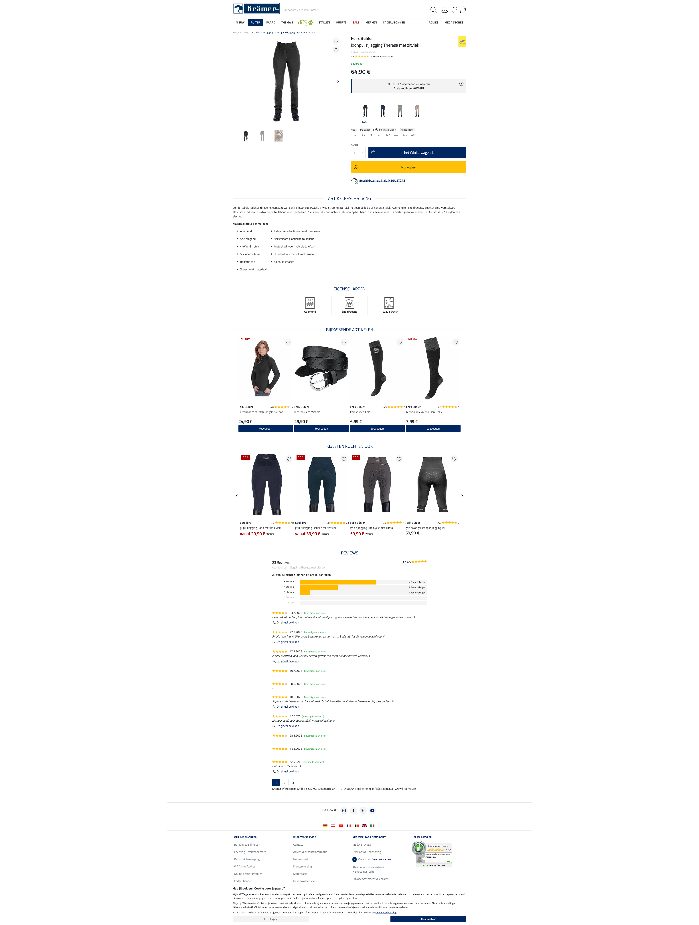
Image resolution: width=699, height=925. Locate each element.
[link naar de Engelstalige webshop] (365, 825)
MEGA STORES (454, 22)
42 (388, 135)
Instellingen (270, 919)
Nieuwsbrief (300, 859)
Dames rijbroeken (251, 32)
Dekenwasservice (304, 881)
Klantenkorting (302, 866)
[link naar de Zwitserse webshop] (342, 825)
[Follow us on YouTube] (372, 810)
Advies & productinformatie (310, 852)
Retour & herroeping (247, 859)
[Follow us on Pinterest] (363, 810)
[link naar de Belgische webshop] (357, 825)
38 (371, 135)
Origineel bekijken (288, 622)
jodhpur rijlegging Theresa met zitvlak (296, 32)
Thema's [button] (287, 22)
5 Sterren (289, 581)
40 (380, 135)
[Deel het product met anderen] (336, 49)
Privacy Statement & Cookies (370, 879)
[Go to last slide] (237, 495)
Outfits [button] (341, 22)
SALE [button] (356, 22)
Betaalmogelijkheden (247, 844)
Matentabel (300, 873)
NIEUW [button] (240, 22)
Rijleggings (268, 32)
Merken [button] (371, 22)
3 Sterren (289, 592)
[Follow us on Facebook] (353, 810)
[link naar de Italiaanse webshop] (373, 825)
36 (363, 135)
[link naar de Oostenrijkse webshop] (334, 825)
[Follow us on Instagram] (344, 810)
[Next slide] (338, 81)
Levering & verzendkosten (250, 852)
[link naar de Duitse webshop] (326, 825)
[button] (305, 22)
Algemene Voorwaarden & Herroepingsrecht (368, 869)
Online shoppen (245, 837)
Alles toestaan (428, 919)
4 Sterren (289, 587)
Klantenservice (304, 837)
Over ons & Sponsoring (366, 852)
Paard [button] (270, 22)
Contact (298, 844)
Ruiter (236, 32)
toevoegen (265, 428)
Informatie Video (387, 129)
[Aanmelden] (444, 9)
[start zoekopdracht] (434, 10)
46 (405, 135)
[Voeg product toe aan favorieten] (336, 41)
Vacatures (372, 859)
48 (413, 135)
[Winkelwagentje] (463, 9)
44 (396, 135)
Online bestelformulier (248, 873)
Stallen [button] (324, 22)
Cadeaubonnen (243, 881)
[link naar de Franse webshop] (349, 825)
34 (354, 135)
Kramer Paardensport (369, 837)
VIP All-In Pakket (244, 866)
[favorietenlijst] (454, 9)
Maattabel (366, 129)
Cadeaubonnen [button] (394, 22)
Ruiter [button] (255, 22)
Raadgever (409, 129)
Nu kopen (408, 167)
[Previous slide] (235, 81)
